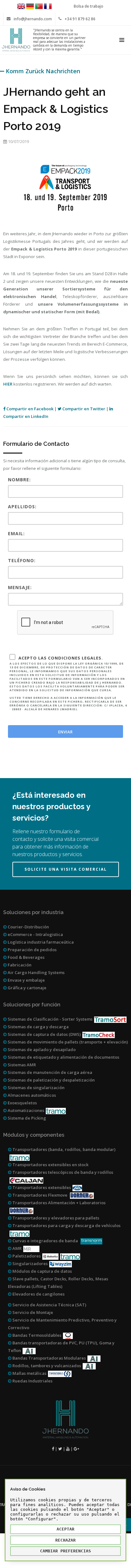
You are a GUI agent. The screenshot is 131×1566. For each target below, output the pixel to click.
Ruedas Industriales (31, 1381)
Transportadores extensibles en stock (49, 1164)
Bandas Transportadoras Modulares (48, 1358)
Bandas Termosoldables (36, 1335)
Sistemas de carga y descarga (38, 1027)
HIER (7, 384)
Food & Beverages (26, 957)
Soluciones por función (31, 1005)
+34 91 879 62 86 (80, 19)
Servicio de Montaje (32, 1312)
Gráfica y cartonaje (26, 988)
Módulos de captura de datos (41, 1271)
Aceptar (65, 1529)
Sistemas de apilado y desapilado (41, 1049)
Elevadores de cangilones (38, 1294)
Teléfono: (22, 560)
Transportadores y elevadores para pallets (55, 1218)
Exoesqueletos (22, 1103)
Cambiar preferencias (65, 1551)
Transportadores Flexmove (39, 1195)
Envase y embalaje (26, 980)
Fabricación (19, 965)
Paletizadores (26, 1256)
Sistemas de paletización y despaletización (51, 1080)
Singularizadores (29, 1263)
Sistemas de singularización (36, 1087)
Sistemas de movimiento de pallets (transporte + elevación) (67, 1042)
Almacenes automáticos (31, 1095)
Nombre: (19, 480)
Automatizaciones (25, 1110)
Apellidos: (22, 507)
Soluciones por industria (33, 912)
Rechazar (65, 1540)
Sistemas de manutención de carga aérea (49, 1072)
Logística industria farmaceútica (40, 942)
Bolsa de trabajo (88, 6)
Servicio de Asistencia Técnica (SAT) (48, 1305)
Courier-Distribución (28, 927)
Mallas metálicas (28, 1373)
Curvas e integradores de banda (45, 1241)
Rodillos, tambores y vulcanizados (46, 1365)
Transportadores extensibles (41, 1187)
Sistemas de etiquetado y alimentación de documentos (63, 1057)
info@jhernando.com (33, 19)
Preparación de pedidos (32, 949)
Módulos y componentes (33, 1135)
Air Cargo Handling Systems (36, 972)
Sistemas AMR (21, 1065)
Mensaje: (20, 587)
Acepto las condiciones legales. (68, 683)
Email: (16, 533)
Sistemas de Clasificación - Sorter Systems (50, 1019)
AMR (16, 1248)
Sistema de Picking (26, 1118)
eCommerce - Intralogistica (35, 934)
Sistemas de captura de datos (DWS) (44, 1034)
